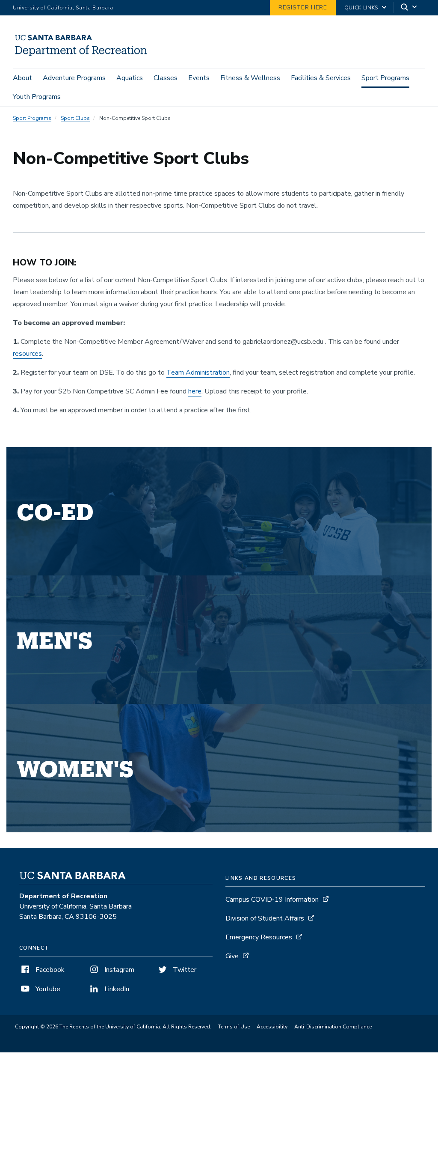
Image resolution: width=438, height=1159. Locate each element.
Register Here (302, 7)
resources (27, 353)
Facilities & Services (321, 78)
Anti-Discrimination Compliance (333, 1026)
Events (199, 78)
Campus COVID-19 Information (272, 899)
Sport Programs (385, 78)
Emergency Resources (258, 937)
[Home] (84, 56)
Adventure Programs (74, 78)
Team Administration (198, 372)
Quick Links (361, 7)
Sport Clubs (75, 118)
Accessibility (272, 1026)
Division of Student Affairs (264, 918)
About (22, 78)
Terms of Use (234, 1026)
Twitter (183, 969)
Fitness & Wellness (250, 78)
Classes (166, 78)
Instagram (118, 969)
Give (232, 956)
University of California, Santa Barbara (63, 7)
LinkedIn (116, 989)
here (194, 391)
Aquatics (129, 78)
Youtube (47, 989)
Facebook (49, 969)
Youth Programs (37, 96)
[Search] (409, 7)
